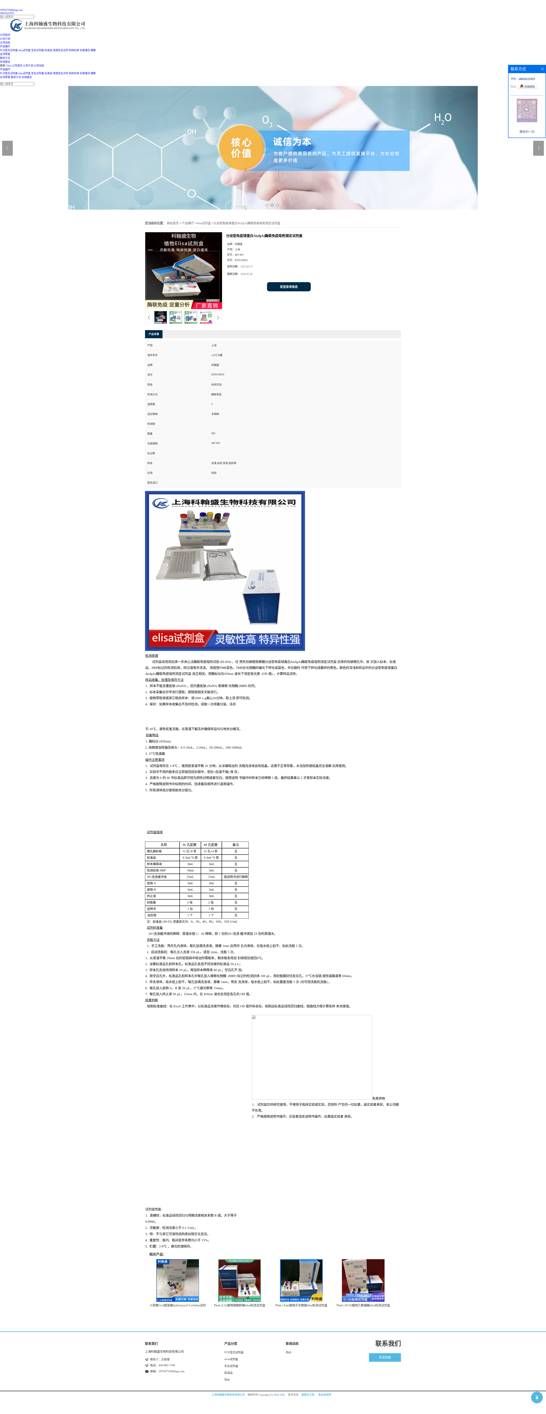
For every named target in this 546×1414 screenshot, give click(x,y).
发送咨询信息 (289, 286)
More (227, 1379)
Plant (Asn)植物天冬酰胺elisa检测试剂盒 (301, 1305)
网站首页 (173, 223)
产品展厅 (5, 69)
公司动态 (39, 65)
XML (282, 1394)
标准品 (48, 50)
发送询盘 (385, 1357)
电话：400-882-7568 (162, 1365)
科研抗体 (74, 50)
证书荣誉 (5, 77)
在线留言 (27, 77)
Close (9, 65)
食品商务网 (324, 1394)
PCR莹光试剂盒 (9, 50)
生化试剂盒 (37, 50)
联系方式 (16, 77)
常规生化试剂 (60, 50)
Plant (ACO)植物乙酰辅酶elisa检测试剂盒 (363, 1305)
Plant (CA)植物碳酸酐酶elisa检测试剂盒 (239, 1305)
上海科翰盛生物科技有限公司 (228, 1394)
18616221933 (7, 13)
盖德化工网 (307, 1394)
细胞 (93, 50)
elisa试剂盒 (24, 50)
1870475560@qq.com (11, 10)
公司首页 (17, 65)
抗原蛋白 (85, 50)
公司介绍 (28, 65)
